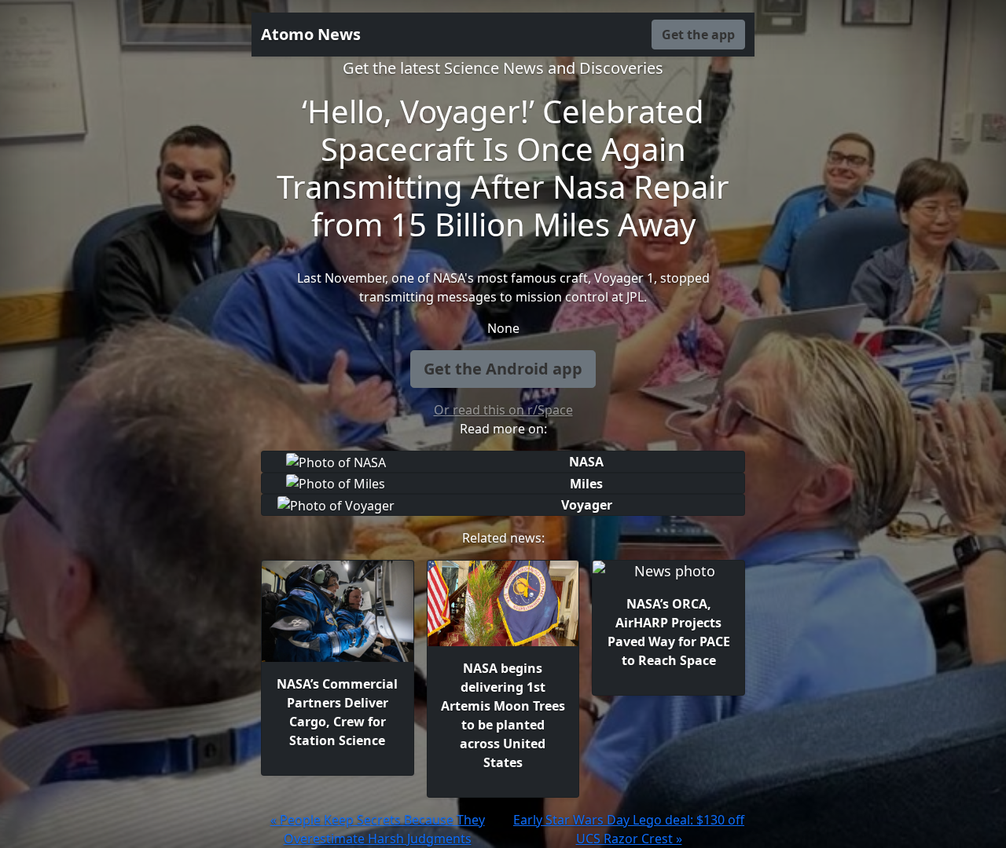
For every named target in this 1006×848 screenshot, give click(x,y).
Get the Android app (503, 368)
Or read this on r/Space (503, 410)
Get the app (698, 34)
